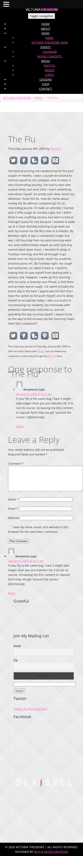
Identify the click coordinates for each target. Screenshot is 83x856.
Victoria (55, 149)
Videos (50, 70)
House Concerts (49, 56)
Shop (45, 84)
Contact (45, 89)
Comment (16, 463)
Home (45, 24)
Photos (49, 66)
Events (45, 47)
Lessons (45, 79)
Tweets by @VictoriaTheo (30, 709)
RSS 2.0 (52, 356)
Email (13, 509)
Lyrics (49, 75)
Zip (15, 660)
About (45, 29)
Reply (20, 426)
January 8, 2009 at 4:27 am (34, 394)
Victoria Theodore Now (49, 42)
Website (13, 518)
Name (13, 499)
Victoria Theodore (17, 98)
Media (45, 61)
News (46, 33)
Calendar (49, 52)
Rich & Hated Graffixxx (51, 852)
